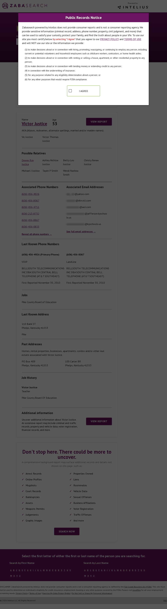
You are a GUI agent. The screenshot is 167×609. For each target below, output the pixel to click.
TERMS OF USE (132, 39)
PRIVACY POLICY (109, 39)
